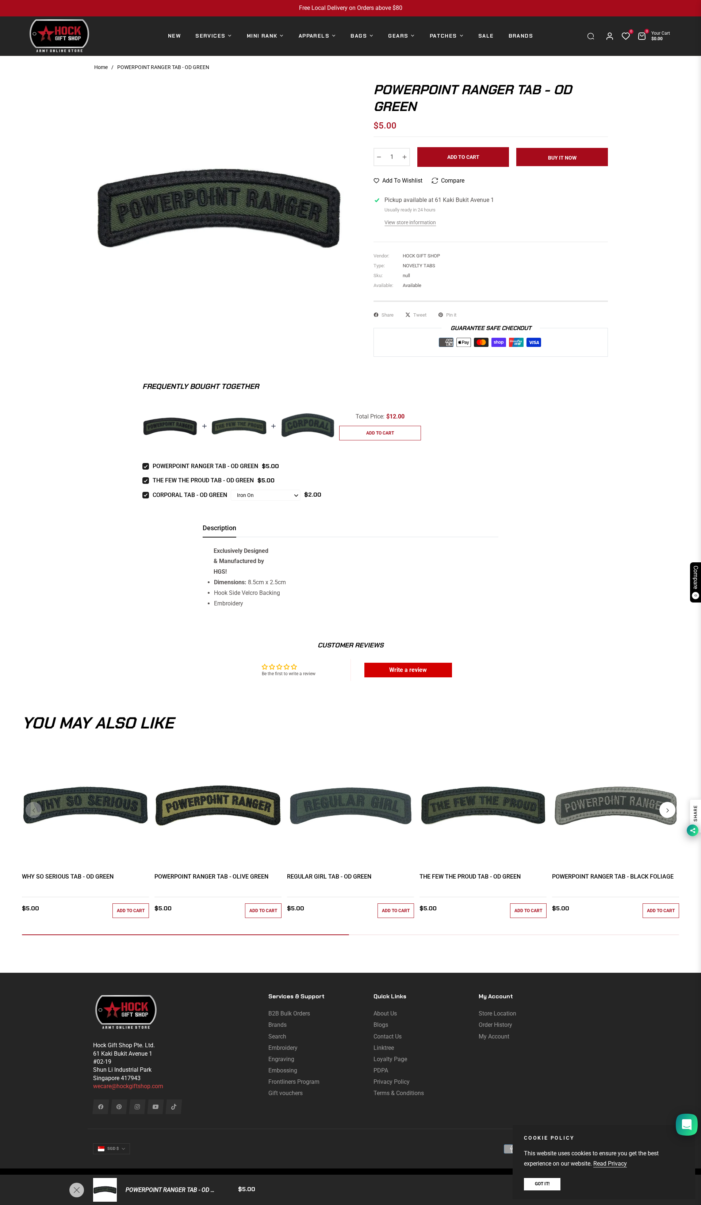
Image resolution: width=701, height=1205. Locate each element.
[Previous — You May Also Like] (34, 810)
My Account (494, 1036)
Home (101, 67)
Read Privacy (610, 1163)
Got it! (542, 1183)
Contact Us (388, 1036)
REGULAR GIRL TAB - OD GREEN (329, 876)
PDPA (381, 1070)
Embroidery (283, 1047)
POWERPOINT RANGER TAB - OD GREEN (205, 466)
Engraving (281, 1059)
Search (277, 1036)
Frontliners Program (293, 1081)
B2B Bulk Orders (289, 1013)
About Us (385, 1013)
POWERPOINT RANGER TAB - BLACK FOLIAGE (613, 876)
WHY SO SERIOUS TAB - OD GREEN (68, 876)
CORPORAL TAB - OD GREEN (190, 494)
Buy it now (562, 158)
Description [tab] (219, 528)
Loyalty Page (390, 1059)
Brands (277, 1024)
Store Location (497, 1013)
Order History (495, 1024)
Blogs (381, 1024)
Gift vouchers (285, 1093)
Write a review (408, 669)
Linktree (384, 1047)
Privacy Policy (392, 1081)
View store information (410, 222)
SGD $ (113, 1148)
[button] (592, 36)
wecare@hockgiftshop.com (128, 1086)
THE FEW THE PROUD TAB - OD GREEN (203, 480)
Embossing (282, 1070)
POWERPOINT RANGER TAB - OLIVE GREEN (211, 876)
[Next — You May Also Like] (667, 810)
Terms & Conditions (399, 1093)
